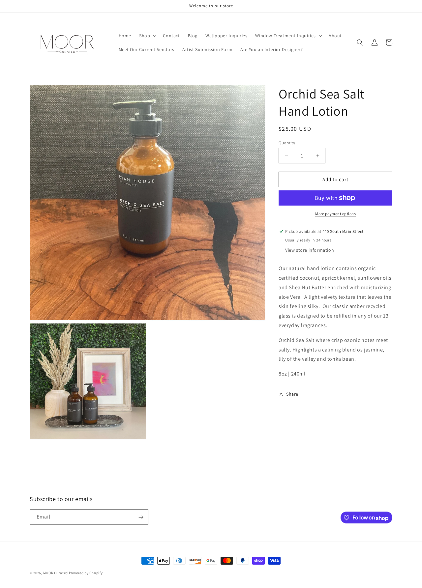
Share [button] (292, 394)
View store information (309, 250)
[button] (147, 35)
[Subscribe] (141, 517)
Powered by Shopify (86, 573)
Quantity (287, 143)
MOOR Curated (55, 573)
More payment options (335, 213)
